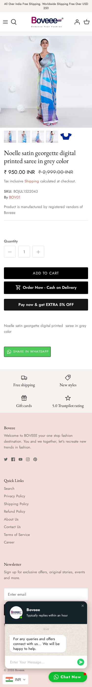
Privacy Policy (14, 496)
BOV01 (14, 197)
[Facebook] (13, 459)
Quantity (11, 241)
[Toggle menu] (5, 22)
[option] (46, 82)
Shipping (32, 181)
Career (9, 542)
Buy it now (46, 305)
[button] (82, 605)
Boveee (19, 670)
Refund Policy (14, 511)
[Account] (75, 22)
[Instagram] (28, 459)
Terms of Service (17, 534)
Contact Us (12, 527)
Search (9, 488)
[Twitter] (6, 459)
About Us (11, 519)
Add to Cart (46, 273)
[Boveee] (46, 22)
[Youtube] (20, 459)
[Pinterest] (35, 459)
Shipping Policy (16, 504)
